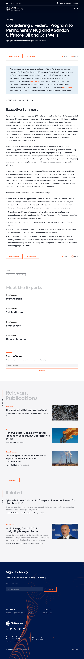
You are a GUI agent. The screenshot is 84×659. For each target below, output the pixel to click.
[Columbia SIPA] (13, 3)
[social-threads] (19, 629)
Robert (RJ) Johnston (23, 413)
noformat (10, 649)
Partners (75, 3)
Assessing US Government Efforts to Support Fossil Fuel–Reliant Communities (26, 458)
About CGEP (10, 609)
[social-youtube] (24, 629)
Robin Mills (13, 442)
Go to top (75, 649)
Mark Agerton (14, 40)
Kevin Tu (23, 513)
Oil (6, 429)
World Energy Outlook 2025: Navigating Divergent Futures (23, 530)
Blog (7, 442)
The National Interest (36, 413)
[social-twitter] (7, 629)
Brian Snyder (30, 40)
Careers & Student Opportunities (34, 12)
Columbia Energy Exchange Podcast (15, 543)
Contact (68, 3)
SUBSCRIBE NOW (12, 584)
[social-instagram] (15, 629)
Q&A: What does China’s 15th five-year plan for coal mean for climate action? (40, 502)
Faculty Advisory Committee (54, 12)
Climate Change (10, 525)
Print (76, 56)
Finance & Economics (11, 452)
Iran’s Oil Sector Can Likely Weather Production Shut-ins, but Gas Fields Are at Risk (28, 435)
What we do (17, 12)
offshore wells (10, 275)
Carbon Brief (30, 513)
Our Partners (35, 81)
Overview (9, 12)
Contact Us (47, 613)
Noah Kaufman (15, 465)
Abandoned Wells (21, 275)
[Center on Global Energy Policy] (15, 623)
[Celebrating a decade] (57, 3)
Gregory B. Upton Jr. (17, 339)
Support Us (47, 609)
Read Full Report (14, 56)
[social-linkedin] (11, 629)
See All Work (12, 480)
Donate (62, 3)
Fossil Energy (9, 20)
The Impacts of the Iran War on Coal (26, 410)
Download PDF (31, 56)
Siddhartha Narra (22, 40)
